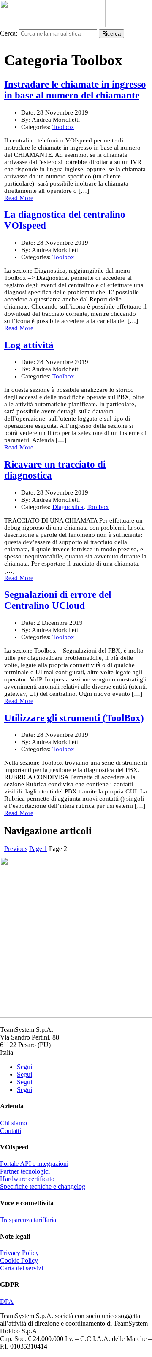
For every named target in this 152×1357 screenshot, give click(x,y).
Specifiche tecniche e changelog (42, 1186)
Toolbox (63, 126)
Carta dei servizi (21, 1268)
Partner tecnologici (25, 1171)
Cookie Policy (19, 1260)
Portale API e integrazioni (34, 1163)
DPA (7, 1301)
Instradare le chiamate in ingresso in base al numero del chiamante (75, 90)
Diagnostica (68, 506)
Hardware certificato (27, 1178)
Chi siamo (13, 1123)
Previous (15, 848)
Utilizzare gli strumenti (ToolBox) (74, 718)
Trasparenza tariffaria (28, 1219)
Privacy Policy (19, 1252)
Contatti (10, 1130)
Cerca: (8, 33)
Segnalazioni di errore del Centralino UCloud (57, 600)
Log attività (29, 345)
